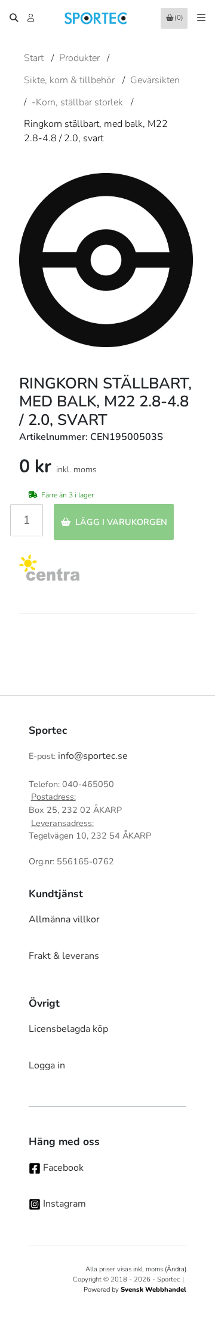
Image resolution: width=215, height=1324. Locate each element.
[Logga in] (31, 18)
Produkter (79, 58)
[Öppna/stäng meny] (201, 18)
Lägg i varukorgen (121, 522)
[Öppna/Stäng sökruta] (14, 18)
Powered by (135, 1289)
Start (34, 58)
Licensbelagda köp (68, 1028)
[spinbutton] (26, 520)
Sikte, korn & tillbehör (69, 80)
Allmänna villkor (64, 919)
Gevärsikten (155, 80)
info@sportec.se (93, 756)
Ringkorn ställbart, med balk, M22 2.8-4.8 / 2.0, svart (96, 131)
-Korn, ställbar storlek (77, 102)
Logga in (47, 1065)
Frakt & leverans (64, 955)
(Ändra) (175, 1269)
